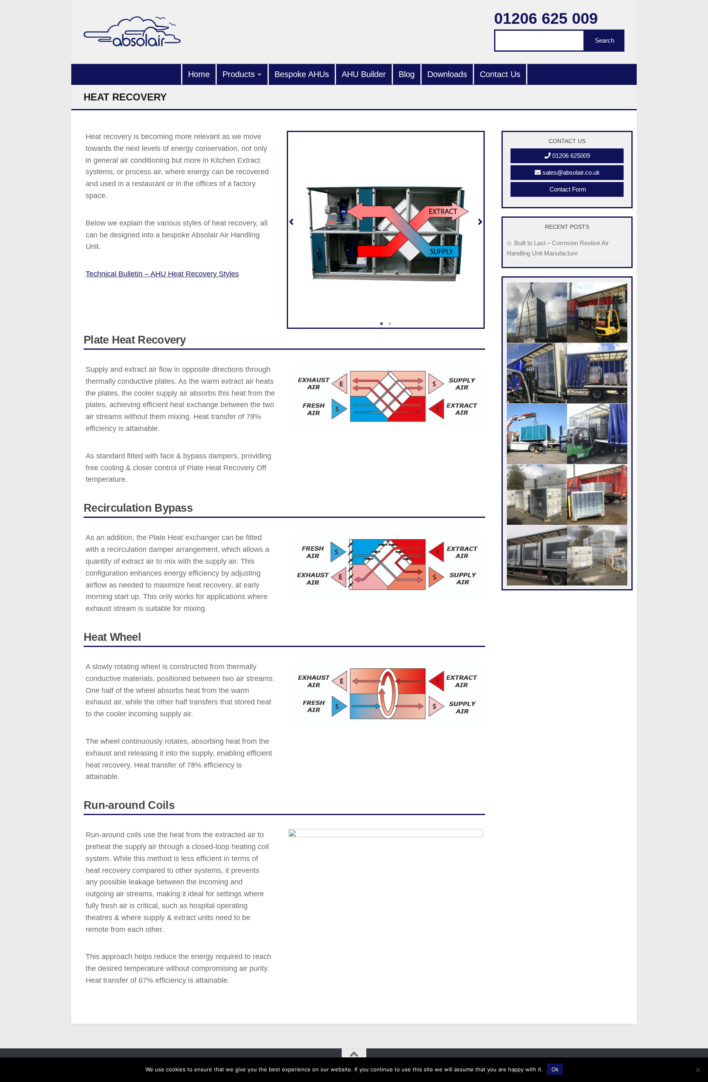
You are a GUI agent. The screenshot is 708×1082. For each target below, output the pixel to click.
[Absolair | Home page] (132, 31)
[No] (698, 1070)
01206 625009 (570, 155)
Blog (407, 74)
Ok (554, 1069)
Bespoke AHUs (302, 74)
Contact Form (567, 189)
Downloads (447, 74)
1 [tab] (382, 324)
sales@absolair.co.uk (570, 172)
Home (199, 74)
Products (238, 74)
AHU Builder (364, 74)
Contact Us (500, 74)
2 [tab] (390, 324)
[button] (291, 222)
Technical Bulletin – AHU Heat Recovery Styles (162, 274)
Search (604, 40)
